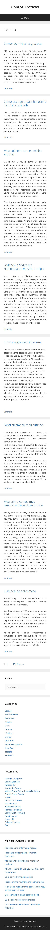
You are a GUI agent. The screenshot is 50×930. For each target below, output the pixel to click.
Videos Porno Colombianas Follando (22, 791)
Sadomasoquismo (13, 744)
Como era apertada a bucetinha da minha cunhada (25, 103)
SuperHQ (9, 819)
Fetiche (8, 722)
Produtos (9, 740)
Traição (8, 751)
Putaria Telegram (13, 778)
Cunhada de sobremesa (20, 591)
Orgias (8, 736)
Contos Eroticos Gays (15, 812)
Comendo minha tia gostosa (23, 43)
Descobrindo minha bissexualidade (22, 894)
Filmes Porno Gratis (14, 794)
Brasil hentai (11, 816)
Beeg (7, 825)
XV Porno (33, 921)
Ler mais (8, 88)
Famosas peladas (13, 809)
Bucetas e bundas (13, 800)
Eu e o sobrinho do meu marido (20, 899)
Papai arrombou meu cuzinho (23, 425)
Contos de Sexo (20, 921)
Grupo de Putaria (13, 787)
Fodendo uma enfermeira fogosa (21, 847)
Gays (7, 725)
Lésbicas (9, 733)
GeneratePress (39, 926)
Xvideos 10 (10, 784)
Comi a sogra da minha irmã (22, 342)
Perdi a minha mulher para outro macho (24, 881)
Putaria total (11, 803)
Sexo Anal (9, 748)
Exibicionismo (11, 714)
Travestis (9, 755)
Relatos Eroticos (12, 822)
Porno (8, 797)
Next (20, 664)
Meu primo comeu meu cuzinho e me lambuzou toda (23, 503)
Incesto (8, 729)
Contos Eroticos (25, 7)
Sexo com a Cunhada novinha (19, 876)
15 (14, 664)
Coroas (8, 710)
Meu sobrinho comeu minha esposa (23, 152)
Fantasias (9, 718)
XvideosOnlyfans (13, 806)
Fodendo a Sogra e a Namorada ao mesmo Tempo (24, 267)
